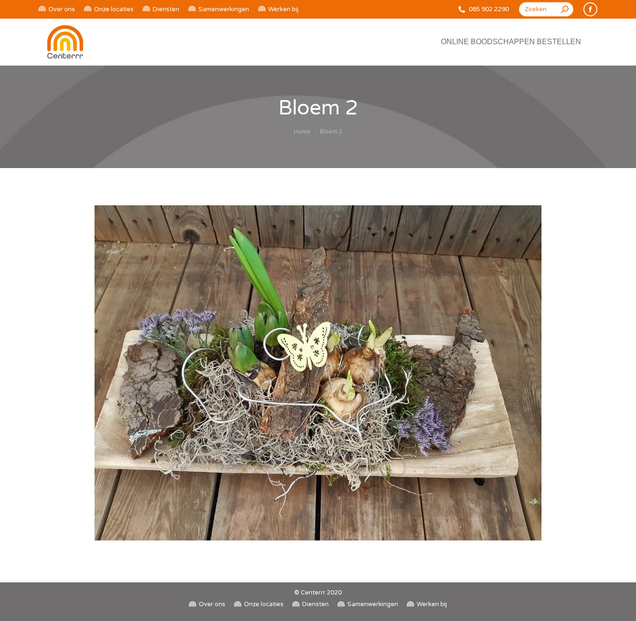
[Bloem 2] (318, 372)
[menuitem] (57, 9)
